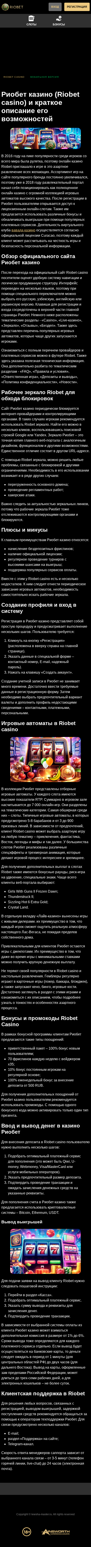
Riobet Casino (14, 77)
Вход (55, 6)
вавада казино (23, 230)
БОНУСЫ (59, 24)
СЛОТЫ (31, 24)
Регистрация (77, 6)
